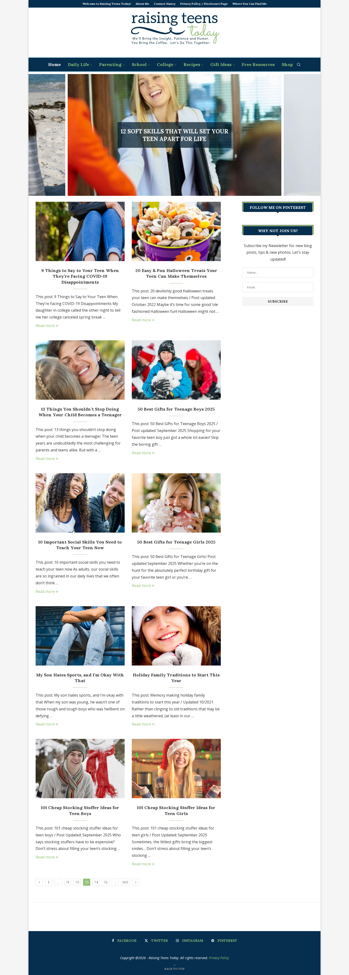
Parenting (110, 64)
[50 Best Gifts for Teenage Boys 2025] (176, 370)
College (165, 64)
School (139, 64)
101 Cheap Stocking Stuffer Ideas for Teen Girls (176, 810)
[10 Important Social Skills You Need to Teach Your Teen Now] (80, 503)
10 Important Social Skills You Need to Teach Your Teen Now (80, 544)
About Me (142, 3)
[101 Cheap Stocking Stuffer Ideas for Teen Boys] (80, 768)
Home (54, 64)
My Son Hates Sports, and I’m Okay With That (80, 677)
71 (67, 882)
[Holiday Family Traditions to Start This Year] (176, 636)
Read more (45, 325)
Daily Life (78, 64)
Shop (287, 64)
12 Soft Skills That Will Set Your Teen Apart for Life (174, 134)
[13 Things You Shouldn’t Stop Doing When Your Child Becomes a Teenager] (80, 370)
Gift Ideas (220, 64)
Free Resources (258, 64)
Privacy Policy (219, 958)
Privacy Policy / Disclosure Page (204, 3)
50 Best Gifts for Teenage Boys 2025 (176, 409)
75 (106, 882)
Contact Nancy (164, 3)
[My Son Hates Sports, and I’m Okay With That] (80, 636)
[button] (37, 135)
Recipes (192, 64)
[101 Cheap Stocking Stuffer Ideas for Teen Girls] (176, 768)
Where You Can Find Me (249, 3)
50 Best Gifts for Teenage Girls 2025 (176, 542)
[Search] (298, 64)
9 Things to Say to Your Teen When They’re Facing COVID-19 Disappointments (80, 276)
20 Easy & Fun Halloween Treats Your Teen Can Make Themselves (176, 273)
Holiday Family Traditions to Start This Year (176, 677)
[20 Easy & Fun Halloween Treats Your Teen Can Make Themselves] (176, 231)
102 (125, 882)
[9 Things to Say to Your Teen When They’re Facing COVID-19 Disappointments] (80, 231)
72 (77, 882)
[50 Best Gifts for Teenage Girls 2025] (176, 503)
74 (96, 882)
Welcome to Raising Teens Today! (107, 3)
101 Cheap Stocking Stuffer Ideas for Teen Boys (80, 810)
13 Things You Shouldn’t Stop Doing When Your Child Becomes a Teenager (80, 411)
